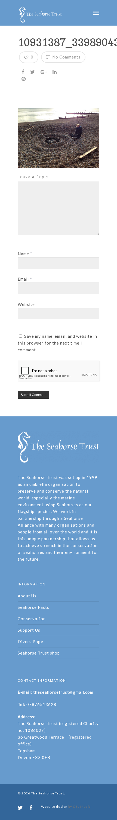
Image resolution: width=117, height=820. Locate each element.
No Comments (66, 56)
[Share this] (23, 71)
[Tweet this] (33, 71)
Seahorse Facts (33, 607)
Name (25, 253)
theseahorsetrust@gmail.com (63, 692)
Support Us (29, 630)
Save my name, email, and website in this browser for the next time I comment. (57, 343)
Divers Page (30, 641)
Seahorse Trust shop (39, 652)
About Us (27, 595)
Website (26, 304)
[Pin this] (24, 78)
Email (25, 279)
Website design (54, 806)
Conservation (32, 618)
